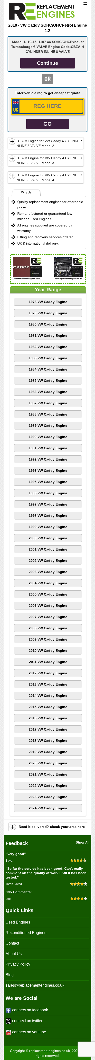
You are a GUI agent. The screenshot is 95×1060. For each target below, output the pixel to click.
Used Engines (18, 922)
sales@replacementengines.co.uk (35, 985)
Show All (82, 842)
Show (12, 141)
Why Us (26, 192)
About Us (14, 954)
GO (47, 124)
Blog (10, 975)
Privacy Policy (18, 964)
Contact (12, 943)
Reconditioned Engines (26, 933)
